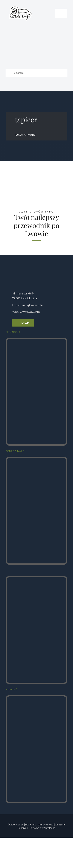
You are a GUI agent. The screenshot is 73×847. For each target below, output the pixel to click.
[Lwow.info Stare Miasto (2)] (36, 340)
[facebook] (13, 819)
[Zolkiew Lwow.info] (36, 698)
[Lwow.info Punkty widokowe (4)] (36, 459)
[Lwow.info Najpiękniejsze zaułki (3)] (36, 579)
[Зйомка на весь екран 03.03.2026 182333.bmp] (37, 29)
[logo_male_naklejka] (20, 4)
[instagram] (20, 819)
